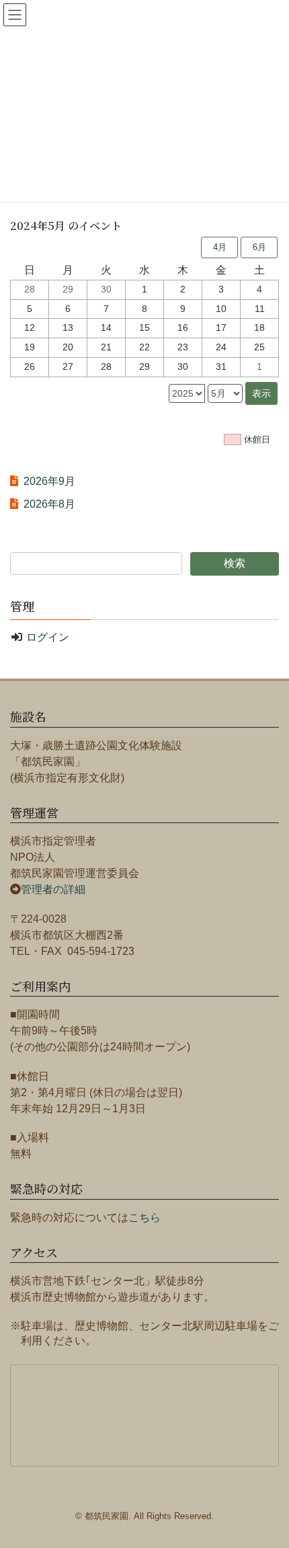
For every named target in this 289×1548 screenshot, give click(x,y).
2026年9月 (49, 481)
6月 (259, 247)
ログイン (47, 637)
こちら (144, 1217)
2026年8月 (49, 504)
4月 (219, 247)
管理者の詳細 (53, 889)
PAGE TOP (282, 1483)
